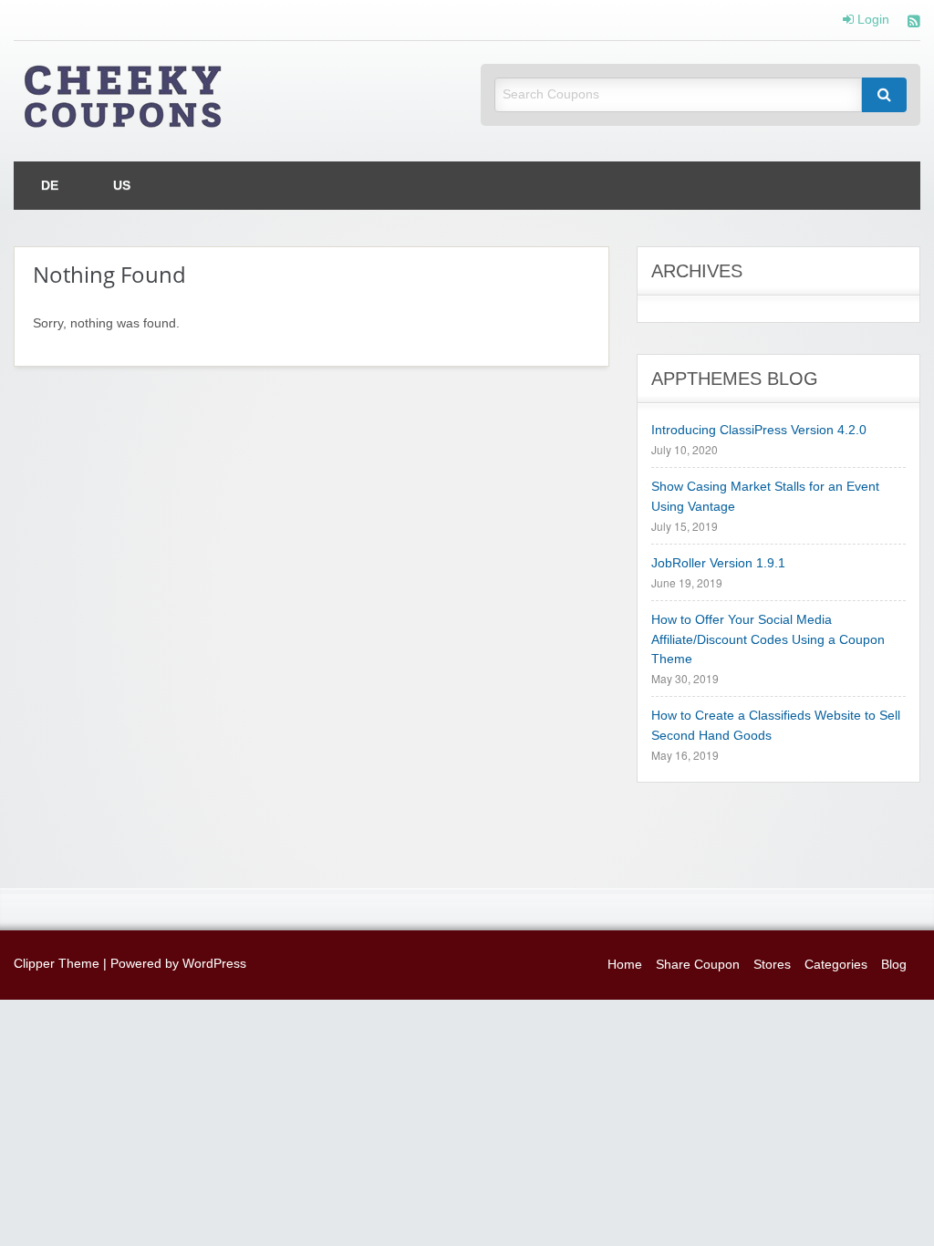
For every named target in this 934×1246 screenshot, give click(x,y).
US (121, 185)
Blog (894, 964)
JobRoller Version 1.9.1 (718, 563)
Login (871, 20)
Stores (772, 964)
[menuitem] (50, 185)
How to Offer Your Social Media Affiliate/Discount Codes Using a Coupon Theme (768, 640)
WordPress (214, 964)
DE (49, 185)
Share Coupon (698, 964)
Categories (835, 964)
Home (624, 964)
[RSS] (914, 23)
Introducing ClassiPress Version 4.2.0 (759, 430)
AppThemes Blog (734, 379)
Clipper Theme (56, 964)
